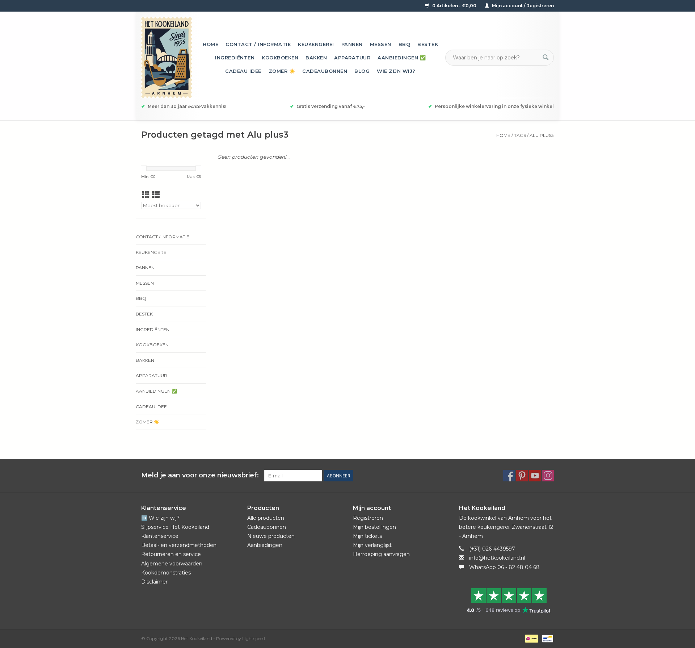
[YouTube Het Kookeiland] (535, 475)
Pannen (352, 44)
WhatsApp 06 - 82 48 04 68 (504, 567)
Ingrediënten (234, 57)
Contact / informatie (258, 44)
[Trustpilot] (506, 600)
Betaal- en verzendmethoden (178, 545)
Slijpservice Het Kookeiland (175, 527)
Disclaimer (154, 581)
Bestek (427, 44)
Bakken (316, 57)
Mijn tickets (367, 536)
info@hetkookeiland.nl (497, 558)
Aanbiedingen (264, 545)
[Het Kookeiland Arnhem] (166, 57)
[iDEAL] (531, 638)
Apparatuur (352, 57)
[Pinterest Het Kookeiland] (522, 475)
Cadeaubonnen (324, 71)
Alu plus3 (542, 135)
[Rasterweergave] (146, 194)
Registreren (368, 518)
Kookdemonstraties (166, 572)
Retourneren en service (171, 554)
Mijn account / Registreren (522, 5)
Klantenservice (159, 536)
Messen (380, 44)
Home (210, 44)
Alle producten (265, 518)
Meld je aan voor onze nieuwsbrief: (200, 475)
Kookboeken (280, 57)
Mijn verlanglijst (372, 545)
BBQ (404, 44)
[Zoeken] (545, 57)
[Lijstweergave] (156, 194)
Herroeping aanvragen (381, 554)
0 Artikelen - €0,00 (454, 5)
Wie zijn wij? (396, 71)
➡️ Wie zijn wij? (160, 518)
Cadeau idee (243, 71)
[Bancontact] (546, 638)
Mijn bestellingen (374, 527)
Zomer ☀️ (282, 71)
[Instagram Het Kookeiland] (548, 475)
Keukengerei (316, 44)
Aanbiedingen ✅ (402, 57)
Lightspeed (253, 638)
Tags (520, 135)
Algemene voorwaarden (171, 563)
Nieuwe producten (271, 536)
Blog (362, 71)
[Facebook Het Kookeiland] (509, 475)
